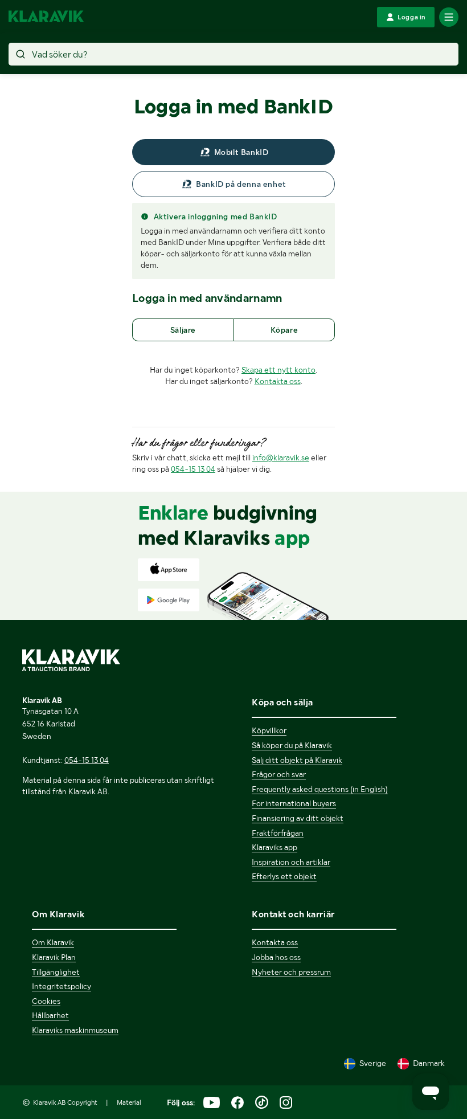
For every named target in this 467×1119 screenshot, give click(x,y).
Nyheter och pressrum (291, 972)
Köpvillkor (269, 730)
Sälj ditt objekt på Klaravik (297, 760)
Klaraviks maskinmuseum (75, 1030)
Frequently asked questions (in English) (320, 789)
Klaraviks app (274, 847)
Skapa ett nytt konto (278, 369)
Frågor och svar (279, 774)
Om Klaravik (53, 942)
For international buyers (294, 803)
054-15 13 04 (193, 468)
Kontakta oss (278, 381)
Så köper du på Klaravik (292, 745)
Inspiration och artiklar (291, 862)
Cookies (46, 1001)
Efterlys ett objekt (284, 876)
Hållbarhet (50, 1015)
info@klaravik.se (280, 457)
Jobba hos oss (276, 957)
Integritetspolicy (61, 986)
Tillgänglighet (56, 972)
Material (129, 1102)
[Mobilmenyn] (448, 17)
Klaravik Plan (54, 957)
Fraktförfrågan (278, 833)
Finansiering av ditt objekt (297, 818)
